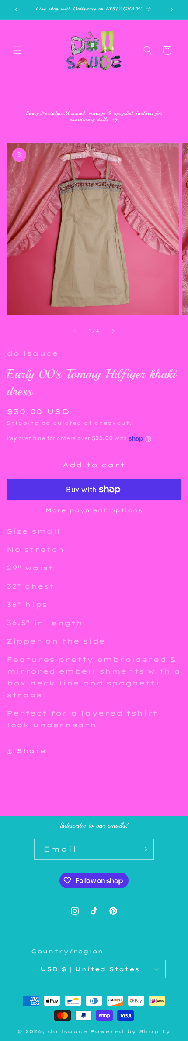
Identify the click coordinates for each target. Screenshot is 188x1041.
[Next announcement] (171, 9)
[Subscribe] (143, 849)
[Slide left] (74, 331)
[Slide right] (113, 331)
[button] (17, 50)
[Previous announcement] (16, 9)
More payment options (94, 510)
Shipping (23, 423)
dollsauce (67, 1031)
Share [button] (31, 751)
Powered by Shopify (130, 1031)
